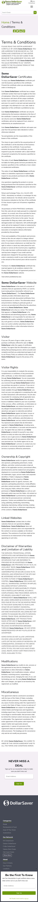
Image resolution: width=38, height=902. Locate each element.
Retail (5, 824)
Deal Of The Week (9, 830)
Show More (7, 855)
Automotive (7, 833)
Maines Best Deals (9, 849)
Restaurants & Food (10, 827)
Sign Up (19, 784)
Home (5, 22)
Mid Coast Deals (8, 852)
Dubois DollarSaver (9, 843)
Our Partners (7, 866)
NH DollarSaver (8, 841)
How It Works (8, 863)
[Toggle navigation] (31, 7)
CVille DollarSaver (9, 846)
